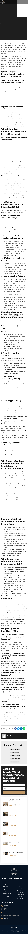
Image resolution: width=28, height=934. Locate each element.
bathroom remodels (13, 212)
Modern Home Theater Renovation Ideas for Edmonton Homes (16, 853)
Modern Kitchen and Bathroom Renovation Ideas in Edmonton (15, 803)
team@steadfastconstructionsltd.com (10, 915)
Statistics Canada (12, 583)
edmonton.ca (7, 155)
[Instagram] (14, 927)
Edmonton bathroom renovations (10, 58)
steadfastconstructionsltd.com (12, 163)
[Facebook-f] (12, 927)
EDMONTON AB (5, 921)
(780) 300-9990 (5, 908)
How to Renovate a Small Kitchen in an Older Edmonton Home (17, 813)
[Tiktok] (16, 927)
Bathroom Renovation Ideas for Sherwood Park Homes (15, 843)
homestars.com (16, 93)
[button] (26, 2)
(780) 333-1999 (4, 909)
